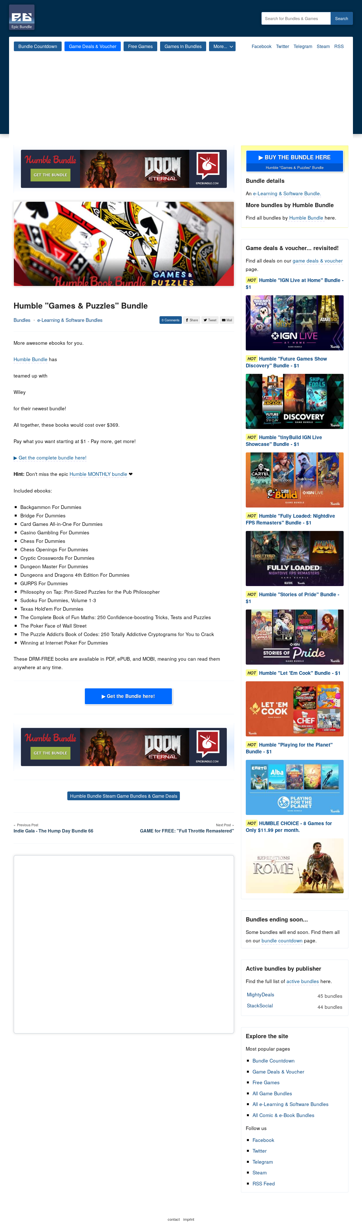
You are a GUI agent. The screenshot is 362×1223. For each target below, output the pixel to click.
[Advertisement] (181, 102)
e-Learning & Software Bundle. (287, 193)
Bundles (22, 319)
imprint (188, 1219)
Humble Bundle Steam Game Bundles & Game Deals (123, 796)
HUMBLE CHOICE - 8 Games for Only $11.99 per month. (289, 826)
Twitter (282, 46)
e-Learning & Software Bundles (70, 319)
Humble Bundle (31, 359)
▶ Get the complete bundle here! (50, 457)
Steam (323, 46)
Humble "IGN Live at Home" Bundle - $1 (295, 283)
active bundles (302, 981)
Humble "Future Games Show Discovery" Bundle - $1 (286, 362)
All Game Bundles (272, 1093)
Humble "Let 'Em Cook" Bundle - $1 (300, 672)
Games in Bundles (183, 46)
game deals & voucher (318, 260)
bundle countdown (282, 940)
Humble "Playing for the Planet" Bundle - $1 (289, 748)
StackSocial (294, 1006)
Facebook (262, 46)
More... (220, 46)
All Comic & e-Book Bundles (283, 1114)
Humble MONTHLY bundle (98, 473)
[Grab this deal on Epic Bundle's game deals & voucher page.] (295, 322)
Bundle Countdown (37, 46)
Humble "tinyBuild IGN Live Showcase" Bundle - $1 (284, 440)
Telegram (303, 46)
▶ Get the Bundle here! (128, 696)
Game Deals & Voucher (92, 46)
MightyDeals (294, 995)
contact (174, 1219)
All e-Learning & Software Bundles (291, 1103)
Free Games (140, 46)
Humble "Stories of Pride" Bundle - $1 (292, 597)
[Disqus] (124, 943)
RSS (339, 46)
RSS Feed (264, 1183)
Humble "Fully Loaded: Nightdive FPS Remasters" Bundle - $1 (290, 519)
